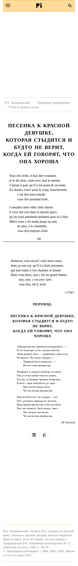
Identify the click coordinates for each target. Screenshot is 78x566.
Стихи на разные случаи (23, 107)
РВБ (39, 5)
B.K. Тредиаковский (17, 102)
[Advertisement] (39, 54)
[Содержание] (34, 435)
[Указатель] (44, 435)
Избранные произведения (53, 102)
